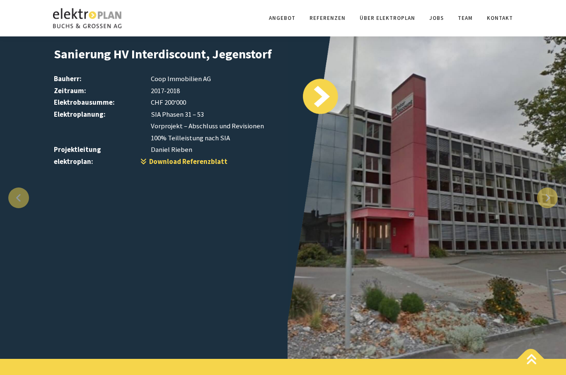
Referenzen (328, 18)
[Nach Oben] (531, 360)
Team (465, 18)
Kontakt (500, 18)
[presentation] (18, 198)
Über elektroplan (387, 18)
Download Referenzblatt (187, 161)
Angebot (282, 18)
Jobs (436, 18)
